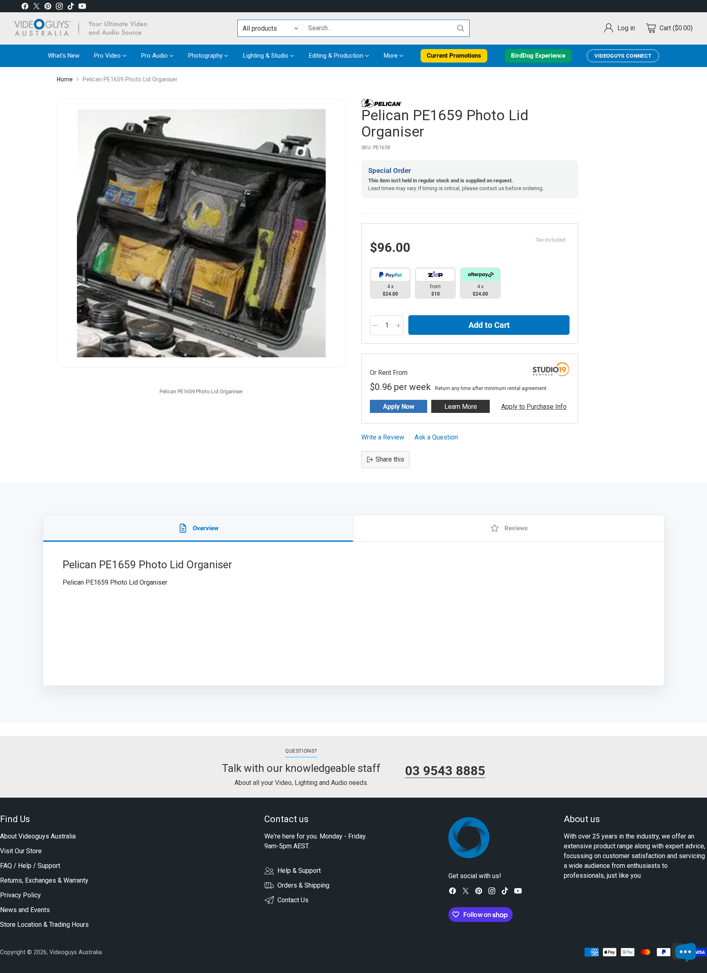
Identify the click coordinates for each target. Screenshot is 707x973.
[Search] (461, 28)
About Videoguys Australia (38, 836)
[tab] (198, 528)
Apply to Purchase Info (534, 406)
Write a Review (382, 437)
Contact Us (292, 900)
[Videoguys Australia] (83, 28)
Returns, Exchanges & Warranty (44, 880)
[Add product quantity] (398, 325)
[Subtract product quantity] (374, 325)
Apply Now (398, 406)
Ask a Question (436, 437)
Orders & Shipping (303, 885)
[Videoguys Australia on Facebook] (25, 7)
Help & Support (299, 870)
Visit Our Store (21, 851)
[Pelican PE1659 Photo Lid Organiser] (201, 233)
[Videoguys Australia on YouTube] (82, 7)
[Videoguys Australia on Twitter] (36, 7)
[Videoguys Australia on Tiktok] (71, 7)
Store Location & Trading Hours (44, 924)
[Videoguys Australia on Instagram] (59, 7)
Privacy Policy (20, 895)
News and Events (25, 910)
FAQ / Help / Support (30, 866)
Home (65, 79)
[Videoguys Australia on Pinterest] (48, 7)
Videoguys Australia (76, 952)
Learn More (460, 406)
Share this (390, 459)
